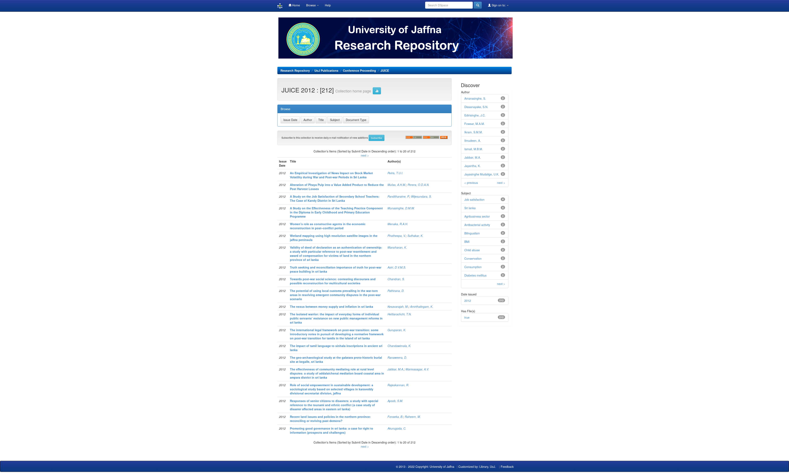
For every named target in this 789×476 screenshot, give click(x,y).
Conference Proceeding (359, 70)
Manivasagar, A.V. (417, 369)
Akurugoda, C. (397, 428)
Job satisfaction (474, 199)
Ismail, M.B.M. (473, 149)
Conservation (473, 258)
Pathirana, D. (396, 291)
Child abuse (472, 250)
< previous (471, 183)
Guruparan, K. (397, 330)
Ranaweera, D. (397, 357)
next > (365, 155)
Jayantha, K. (472, 166)
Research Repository (295, 70)
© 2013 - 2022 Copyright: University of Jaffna (425, 466)
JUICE (385, 70)
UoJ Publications (326, 70)
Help (328, 5)
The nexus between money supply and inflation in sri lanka (331, 306)
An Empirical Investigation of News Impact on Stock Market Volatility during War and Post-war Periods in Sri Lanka (331, 175)
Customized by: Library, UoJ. (477, 466)
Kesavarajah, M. (398, 306)
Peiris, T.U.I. (395, 173)
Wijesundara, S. (421, 196)
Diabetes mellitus (475, 275)
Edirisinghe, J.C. (475, 115)
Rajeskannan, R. (398, 385)
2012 (467, 301)
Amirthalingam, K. (421, 306)
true (466, 317)
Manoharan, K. (397, 247)
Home (295, 5)
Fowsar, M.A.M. (474, 124)
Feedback (507, 466)
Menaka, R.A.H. (398, 224)
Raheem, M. (413, 417)
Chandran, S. (396, 279)
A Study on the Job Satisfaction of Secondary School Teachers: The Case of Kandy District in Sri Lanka (335, 198)
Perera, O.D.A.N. (418, 185)
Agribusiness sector (477, 216)
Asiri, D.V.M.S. (397, 267)
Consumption (473, 267)
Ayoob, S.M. (395, 401)
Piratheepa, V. (397, 236)
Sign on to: (498, 5)
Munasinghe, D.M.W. (401, 208)
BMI (466, 242)
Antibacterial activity (477, 225)
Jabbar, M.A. (396, 369)
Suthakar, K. (415, 236)
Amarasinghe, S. (475, 98)
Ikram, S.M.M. (473, 132)
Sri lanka (470, 208)
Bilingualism (472, 233)
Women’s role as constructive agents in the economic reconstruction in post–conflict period (328, 226)
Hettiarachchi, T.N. (400, 314)
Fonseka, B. (395, 417)
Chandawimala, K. (399, 346)
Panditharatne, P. (398, 196)
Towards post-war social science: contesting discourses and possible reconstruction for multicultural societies (333, 281)
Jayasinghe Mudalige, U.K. (481, 174)
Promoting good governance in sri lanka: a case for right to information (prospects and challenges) (331, 430)
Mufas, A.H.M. (397, 185)
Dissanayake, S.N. (476, 107)
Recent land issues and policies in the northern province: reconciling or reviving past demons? (330, 419)
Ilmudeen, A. (472, 140)
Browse (311, 5)
